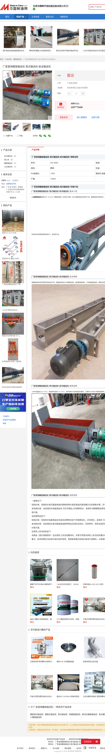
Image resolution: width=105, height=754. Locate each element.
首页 (1, 59)
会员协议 (79, 748)
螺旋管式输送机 (36, 714)
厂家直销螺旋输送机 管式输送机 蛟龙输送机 (71, 742)
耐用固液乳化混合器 (90, 661)
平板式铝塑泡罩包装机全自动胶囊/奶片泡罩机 (46, 696)
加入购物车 (82, 117)
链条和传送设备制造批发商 (79, 739)
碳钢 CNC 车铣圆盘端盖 (65, 661)
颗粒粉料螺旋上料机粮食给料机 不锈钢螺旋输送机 (47, 51)
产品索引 (6, 416)
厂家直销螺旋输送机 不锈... (12, 284)
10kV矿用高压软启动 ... (10, 310)
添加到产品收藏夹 (9, 420)
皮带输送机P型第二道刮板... (12, 361)
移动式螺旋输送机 (89, 714)
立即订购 (95, 117)
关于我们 (20, 748)
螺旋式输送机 (50, 714)
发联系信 (64, 117)
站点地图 (56, 748)
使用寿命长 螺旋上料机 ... (11, 258)
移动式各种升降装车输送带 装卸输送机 (70, 51)
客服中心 (44, 748)
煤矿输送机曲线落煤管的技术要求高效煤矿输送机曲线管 (23, 51)
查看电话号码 (11, 184)
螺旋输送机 (17, 59)
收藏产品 (9, 136)
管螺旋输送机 (75, 714)
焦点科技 (71, 751)
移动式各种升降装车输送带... (12, 387)
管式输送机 (63, 714)
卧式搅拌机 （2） (10, 156)
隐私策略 (68, 748)
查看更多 (13, 198)
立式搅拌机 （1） (10, 167)
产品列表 (8, 59)
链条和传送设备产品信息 (56, 739)
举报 (21, 136)
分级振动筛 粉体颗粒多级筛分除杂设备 (44, 661)
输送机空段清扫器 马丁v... (11, 336)
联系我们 (32, 748)
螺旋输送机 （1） (10, 163)
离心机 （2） (9, 160)
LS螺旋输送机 (36, 717)
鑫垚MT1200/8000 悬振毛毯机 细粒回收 (71, 696)
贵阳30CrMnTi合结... (9, 233)
